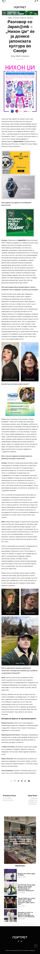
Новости (23, 17)
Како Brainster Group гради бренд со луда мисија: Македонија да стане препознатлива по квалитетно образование (26, 887)
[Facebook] (18, 941)
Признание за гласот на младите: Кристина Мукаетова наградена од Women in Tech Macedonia (26, 914)
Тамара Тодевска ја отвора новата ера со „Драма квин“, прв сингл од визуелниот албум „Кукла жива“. (26, 901)
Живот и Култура (13, 17)
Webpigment (32, 950)
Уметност (30, 17)
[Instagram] (21, 941)
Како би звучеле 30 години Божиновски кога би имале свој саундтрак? (20, 840)
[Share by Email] (28, 781)
